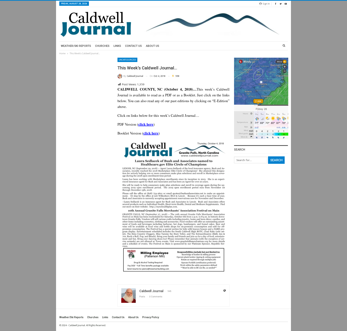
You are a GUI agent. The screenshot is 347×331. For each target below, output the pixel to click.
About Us (152, 46)
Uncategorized (127, 60)
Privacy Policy (150, 317)
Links (117, 46)
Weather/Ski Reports (76, 46)
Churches (102, 46)
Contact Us (133, 46)
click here (145, 124)
